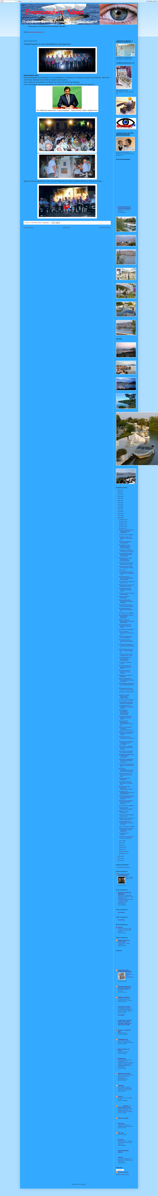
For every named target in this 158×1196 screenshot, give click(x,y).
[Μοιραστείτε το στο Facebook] (57, 223)
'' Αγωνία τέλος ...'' (123, 570)
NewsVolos (121, 1139)
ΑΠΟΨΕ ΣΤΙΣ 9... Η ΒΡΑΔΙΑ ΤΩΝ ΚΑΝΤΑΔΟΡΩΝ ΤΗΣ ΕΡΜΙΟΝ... (126, 748)
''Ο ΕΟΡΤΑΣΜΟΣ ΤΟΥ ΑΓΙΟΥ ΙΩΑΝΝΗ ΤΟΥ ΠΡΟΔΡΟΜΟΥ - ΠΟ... (126, 573)
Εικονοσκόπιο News (123, 1172)
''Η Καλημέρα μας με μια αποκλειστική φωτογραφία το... (126, 641)
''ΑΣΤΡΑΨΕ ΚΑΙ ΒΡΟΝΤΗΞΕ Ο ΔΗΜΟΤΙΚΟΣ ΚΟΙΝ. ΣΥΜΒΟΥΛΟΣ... (126, 531)
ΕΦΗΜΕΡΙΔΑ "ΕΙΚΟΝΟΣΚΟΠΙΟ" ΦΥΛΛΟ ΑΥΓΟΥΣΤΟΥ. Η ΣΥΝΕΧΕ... (126, 770)
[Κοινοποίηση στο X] (56, 223)
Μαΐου (120, 845)
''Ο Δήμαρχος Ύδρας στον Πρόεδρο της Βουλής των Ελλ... (126, 538)
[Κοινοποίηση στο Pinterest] (59, 223)
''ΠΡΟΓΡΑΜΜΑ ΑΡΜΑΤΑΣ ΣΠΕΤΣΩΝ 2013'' (125, 542)
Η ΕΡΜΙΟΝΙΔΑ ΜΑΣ (123, 1039)
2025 (119, 492)
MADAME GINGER (122, 1032)
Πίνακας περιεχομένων (123, 1051)
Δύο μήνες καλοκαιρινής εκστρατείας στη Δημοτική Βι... (126, 610)
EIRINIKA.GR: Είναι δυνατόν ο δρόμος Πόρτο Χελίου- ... (126, 819)
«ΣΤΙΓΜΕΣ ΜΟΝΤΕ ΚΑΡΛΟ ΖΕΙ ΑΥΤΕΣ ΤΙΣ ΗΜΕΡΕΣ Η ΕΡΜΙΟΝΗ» (126, 797)
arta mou (120, 1096)
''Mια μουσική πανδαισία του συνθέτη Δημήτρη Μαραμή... (126, 605)
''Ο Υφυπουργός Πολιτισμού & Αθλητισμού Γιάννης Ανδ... (126, 563)
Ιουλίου (121, 840)
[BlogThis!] (54, 223)
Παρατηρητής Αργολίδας (124, 1006)
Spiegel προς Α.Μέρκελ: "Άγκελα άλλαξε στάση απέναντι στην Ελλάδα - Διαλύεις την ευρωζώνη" (125, 1110)
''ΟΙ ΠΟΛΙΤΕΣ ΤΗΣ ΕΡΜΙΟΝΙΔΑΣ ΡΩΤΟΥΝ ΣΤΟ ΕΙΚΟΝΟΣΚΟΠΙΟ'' (126, 793)
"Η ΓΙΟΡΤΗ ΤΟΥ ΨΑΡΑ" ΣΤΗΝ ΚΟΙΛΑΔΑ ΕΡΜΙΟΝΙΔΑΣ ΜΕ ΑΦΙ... (126, 765)
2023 (119, 496)
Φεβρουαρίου (122, 851)
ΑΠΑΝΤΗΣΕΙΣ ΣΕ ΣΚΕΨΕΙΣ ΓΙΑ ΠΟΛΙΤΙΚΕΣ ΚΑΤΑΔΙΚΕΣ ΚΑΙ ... (126, 685)
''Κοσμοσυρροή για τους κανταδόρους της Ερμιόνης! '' (126, 738)
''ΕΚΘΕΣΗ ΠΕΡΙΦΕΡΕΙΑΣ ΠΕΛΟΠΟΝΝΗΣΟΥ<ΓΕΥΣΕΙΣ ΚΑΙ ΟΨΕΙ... (126, 680)
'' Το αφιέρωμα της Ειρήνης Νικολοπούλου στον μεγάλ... (126, 550)
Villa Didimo (121, 1123)
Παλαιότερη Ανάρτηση (104, 227)
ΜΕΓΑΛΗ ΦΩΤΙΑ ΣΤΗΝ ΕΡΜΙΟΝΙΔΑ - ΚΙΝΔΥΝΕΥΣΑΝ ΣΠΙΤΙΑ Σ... (126, 788)
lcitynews (120, 927)
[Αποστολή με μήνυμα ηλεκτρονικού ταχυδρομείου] (52, 223)
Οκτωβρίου (122, 524)
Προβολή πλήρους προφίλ (122, 1174)
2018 (119, 507)
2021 (119, 500)
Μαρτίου (121, 849)
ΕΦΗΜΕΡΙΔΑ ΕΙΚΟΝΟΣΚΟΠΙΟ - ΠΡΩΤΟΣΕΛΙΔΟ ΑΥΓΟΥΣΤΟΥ (126, 756)
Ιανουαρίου (122, 853)
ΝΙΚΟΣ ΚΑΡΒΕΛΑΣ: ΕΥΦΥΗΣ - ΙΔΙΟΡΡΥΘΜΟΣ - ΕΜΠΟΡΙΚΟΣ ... (126, 617)
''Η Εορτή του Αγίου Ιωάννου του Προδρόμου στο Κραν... (126, 567)
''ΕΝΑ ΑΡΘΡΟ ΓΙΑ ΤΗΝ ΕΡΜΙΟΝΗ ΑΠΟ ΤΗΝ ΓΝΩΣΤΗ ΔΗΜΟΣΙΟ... (125, 547)
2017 (119, 509)
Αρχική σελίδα (66, 227)
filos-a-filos (121, 1133)
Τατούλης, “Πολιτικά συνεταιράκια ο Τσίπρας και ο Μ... (126, 633)
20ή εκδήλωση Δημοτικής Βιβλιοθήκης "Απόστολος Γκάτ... (125, 783)
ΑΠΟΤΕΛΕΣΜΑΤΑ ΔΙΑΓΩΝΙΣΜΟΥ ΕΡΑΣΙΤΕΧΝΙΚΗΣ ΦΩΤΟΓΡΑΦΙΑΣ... (124, 712)
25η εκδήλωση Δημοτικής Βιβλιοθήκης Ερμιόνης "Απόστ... (125, 590)
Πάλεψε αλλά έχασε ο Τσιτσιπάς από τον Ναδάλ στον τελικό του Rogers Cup (125, 1142)
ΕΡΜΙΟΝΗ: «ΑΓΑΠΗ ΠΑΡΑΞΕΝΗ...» (124, 812)
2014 (119, 515)
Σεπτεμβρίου (122, 526)
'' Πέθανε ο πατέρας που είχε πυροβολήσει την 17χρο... (126, 654)
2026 (119, 490)
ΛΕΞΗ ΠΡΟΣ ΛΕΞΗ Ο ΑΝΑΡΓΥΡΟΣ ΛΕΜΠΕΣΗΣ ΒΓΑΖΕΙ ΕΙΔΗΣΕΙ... (126, 578)
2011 (119, 858)
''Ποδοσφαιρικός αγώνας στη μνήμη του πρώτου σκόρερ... (126, 689)
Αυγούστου (122, 528)
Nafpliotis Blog (122, 1058)
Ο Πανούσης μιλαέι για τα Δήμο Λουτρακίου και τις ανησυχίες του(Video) (125, 930)
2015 (119, 513)
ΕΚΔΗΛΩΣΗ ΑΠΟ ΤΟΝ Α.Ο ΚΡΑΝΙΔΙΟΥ (125, 676)
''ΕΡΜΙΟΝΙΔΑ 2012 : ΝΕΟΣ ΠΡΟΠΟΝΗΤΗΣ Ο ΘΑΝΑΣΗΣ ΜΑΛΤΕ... (125, 560)
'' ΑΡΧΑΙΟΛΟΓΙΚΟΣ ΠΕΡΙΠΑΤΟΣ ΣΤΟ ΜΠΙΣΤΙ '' (126, 808)
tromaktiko (121, 1085)
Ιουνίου (121, 842)
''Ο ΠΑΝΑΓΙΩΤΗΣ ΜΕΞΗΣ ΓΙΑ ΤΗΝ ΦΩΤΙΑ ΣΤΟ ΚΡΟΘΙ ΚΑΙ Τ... (126, 646)
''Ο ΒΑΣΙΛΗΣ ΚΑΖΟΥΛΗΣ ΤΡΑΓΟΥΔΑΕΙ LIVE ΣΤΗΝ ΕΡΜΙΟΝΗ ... (126, 601)
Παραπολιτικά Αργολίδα (124, 1073)
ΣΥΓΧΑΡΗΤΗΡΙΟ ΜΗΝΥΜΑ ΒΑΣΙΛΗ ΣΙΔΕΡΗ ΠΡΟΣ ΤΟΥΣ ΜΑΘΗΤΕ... (125, 555)
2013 (119, 517)
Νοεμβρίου (122, 522)
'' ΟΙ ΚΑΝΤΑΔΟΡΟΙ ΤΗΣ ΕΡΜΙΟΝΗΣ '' (124, 779)
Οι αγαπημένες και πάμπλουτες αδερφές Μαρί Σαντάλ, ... (126, 585)
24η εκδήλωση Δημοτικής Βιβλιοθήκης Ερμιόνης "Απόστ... (125, 626)
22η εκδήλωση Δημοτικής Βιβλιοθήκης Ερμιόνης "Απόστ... (125, 718)
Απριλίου (121, 847)
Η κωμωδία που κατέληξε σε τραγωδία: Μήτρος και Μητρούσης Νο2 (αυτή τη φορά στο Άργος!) (125, 1009)
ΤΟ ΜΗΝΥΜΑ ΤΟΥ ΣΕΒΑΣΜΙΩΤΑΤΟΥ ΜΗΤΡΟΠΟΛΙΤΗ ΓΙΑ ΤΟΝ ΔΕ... (126, 723)
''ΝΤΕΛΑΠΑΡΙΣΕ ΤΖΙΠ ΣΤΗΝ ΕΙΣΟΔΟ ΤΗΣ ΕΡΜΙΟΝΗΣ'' (126, 703)
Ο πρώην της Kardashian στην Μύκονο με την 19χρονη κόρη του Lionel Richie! (125, 1160)
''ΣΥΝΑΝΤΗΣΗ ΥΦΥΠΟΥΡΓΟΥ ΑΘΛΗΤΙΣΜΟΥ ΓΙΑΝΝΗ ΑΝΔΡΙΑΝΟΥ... (126, 830)
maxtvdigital (121, 1015)
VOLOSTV (120, 1157)
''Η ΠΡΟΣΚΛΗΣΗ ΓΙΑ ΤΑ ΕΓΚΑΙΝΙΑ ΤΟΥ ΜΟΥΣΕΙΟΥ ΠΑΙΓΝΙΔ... (126, 707)
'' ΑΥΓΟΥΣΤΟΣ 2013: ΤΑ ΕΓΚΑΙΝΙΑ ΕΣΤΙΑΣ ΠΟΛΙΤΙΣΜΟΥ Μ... (124, 659)
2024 (119, 494)
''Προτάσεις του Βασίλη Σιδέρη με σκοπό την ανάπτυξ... (126, 837)
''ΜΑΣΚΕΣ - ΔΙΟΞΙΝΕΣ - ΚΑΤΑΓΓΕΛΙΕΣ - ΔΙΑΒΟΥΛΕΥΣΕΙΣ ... (124, 697)
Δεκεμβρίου (122, 519)
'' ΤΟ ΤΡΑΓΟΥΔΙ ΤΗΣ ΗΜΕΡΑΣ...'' (124, 834)
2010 (119, 860)
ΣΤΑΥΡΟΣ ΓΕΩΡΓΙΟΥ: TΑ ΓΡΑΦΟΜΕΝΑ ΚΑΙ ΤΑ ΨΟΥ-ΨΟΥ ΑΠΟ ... (126, 823)
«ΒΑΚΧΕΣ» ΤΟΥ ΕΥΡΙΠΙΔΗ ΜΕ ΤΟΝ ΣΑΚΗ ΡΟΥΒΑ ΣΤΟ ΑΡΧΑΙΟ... (126, 733)
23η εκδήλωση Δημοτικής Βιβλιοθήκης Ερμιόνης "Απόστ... (125, 667)
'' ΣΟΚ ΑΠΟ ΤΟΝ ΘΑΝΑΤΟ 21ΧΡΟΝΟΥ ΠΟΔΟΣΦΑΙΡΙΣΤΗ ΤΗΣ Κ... (126, 729)
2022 (119, 498)
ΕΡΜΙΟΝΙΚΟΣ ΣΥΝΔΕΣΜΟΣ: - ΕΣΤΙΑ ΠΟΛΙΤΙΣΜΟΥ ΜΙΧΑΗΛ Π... (126, 802)
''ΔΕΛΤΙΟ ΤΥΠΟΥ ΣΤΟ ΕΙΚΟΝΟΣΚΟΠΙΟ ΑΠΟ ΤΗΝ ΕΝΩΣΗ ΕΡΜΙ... (126, 621)
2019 (119, 505)
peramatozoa (121, 912)
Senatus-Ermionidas (123, 1118)
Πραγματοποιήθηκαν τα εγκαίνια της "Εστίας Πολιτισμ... (124, 672)
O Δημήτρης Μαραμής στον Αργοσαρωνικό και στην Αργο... (125, 775)
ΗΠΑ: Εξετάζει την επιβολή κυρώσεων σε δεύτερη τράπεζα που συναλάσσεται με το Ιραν (125, 1088)
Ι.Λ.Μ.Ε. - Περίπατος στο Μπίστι (126, 826)
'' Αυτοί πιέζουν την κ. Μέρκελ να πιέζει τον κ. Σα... (126, 582)
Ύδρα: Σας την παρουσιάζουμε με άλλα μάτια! (126, 815)
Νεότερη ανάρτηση (28, 227)
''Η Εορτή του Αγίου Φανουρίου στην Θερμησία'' (126, 594)
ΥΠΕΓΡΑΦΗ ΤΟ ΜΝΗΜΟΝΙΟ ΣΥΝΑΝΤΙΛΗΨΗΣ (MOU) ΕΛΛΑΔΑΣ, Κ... (126, 761)
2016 (119, 511)
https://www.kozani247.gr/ (123, 867)
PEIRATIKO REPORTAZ (124, 997)
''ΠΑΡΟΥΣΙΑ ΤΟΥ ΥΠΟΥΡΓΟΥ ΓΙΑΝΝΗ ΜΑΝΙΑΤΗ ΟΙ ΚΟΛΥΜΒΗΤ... (126, 743)
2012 (119, 856)
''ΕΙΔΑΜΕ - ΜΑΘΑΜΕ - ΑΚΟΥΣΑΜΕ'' (124, 597)
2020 (119, 503)
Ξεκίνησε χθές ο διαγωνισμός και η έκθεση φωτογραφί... (126, 752)
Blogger (84, 1184)
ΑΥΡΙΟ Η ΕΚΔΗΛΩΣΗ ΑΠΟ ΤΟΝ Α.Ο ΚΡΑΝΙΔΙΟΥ (125, 637)
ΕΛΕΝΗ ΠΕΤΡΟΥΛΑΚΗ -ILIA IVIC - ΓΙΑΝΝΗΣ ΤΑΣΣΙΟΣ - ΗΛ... (126, 651)
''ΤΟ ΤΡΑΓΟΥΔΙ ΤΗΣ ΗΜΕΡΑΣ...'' (126, 534)
